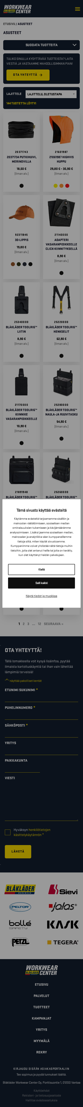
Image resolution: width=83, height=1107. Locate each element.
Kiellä (41, 569)
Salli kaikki (41, 583)
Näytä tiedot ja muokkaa (41, 596)
